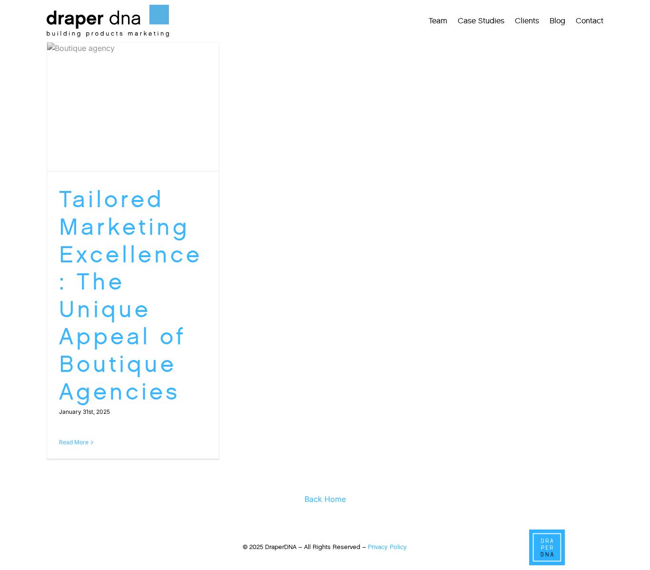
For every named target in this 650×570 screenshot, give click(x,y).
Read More (74, 442)
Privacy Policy (387, 546)
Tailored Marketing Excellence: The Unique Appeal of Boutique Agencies (130, 295)
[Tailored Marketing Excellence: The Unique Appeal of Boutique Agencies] (133, 106)
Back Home (325, 499)
